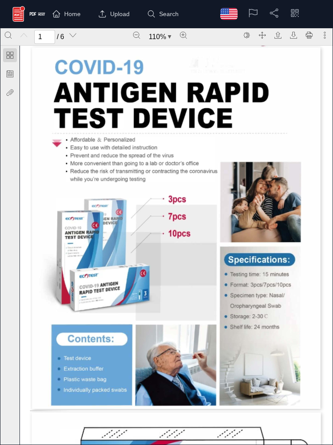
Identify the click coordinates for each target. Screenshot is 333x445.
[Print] (309, 35)
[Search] (8, 35)
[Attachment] (10, 93)
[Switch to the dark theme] (247, 35)
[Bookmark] (10, 74)
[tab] (10, 56)
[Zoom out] (137, 35)
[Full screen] (262, 35)
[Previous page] (24, 35)
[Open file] (278, 35)
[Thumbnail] (10, 55)
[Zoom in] (183, 35)
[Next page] (73, 35)
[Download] (293, 35)
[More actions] (325, 35)
